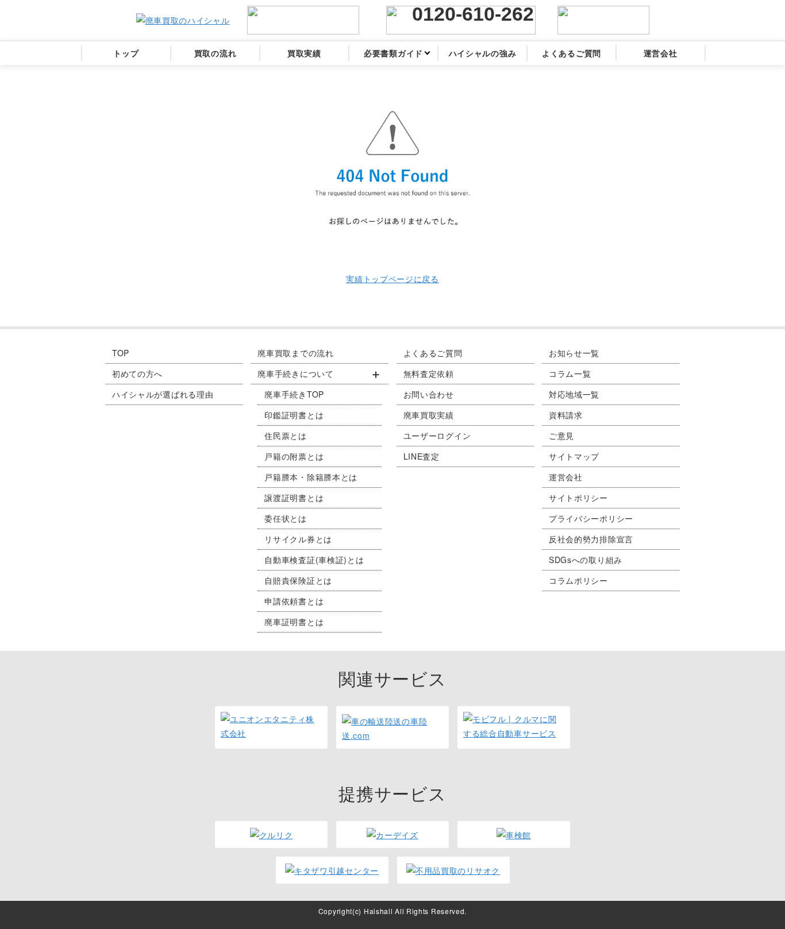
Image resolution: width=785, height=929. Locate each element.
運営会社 (566, 477)
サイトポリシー (578, 497)
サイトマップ (574, 456)
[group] (319, 498)
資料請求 (566, 415)
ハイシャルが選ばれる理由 (162, 394)
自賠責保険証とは (298, 580)
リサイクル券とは (298, 539)
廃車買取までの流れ (295, 353)
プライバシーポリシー (591, 518)
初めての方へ (137, 373)
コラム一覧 (570, 373)
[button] (319, 374)
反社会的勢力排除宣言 (591, 539)
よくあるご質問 (433, 353)
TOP (120, 353)
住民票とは (285, 435)
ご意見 (561, 435)
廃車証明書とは (294, 621)
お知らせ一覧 (574, 353)
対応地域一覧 (574, 394)
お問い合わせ (428, 394)
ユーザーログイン (437, 435)
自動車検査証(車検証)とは (314, 559)
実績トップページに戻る (392, 278)
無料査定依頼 (428, 373)
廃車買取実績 (428, 415)
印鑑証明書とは (294, 415)
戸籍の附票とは (294, 456)
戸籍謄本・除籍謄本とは (310, 477)
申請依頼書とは (294, 601)
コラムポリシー (578, 580)
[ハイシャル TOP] (183, 20)
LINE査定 (421, 456)
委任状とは (285, 518)
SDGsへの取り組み (585, 559)
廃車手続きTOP (294, 394)
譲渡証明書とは (294, 497)
